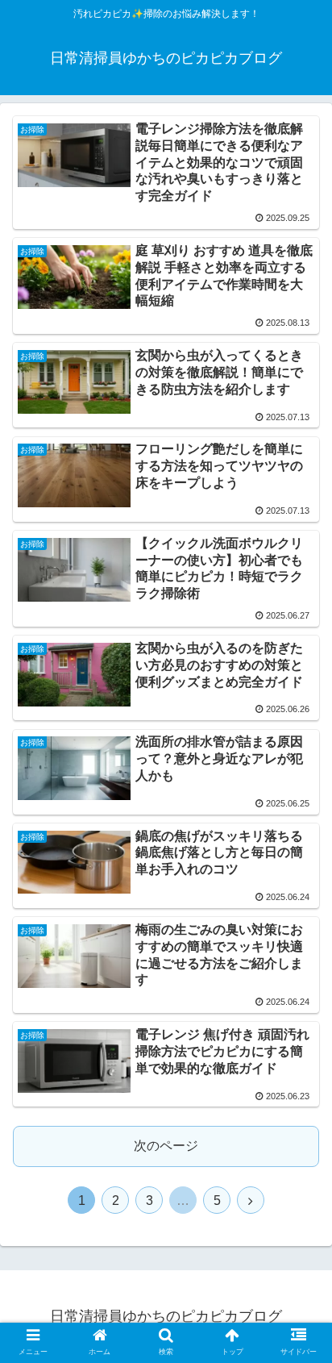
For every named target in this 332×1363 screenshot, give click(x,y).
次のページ (166, 1146)
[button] (298, 1295)
